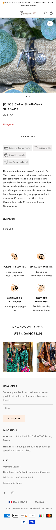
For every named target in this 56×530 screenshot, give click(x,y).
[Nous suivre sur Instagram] (12, 492)
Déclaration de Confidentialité (18, 477)
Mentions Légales (11, 466)
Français (39, 502)
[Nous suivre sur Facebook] (4, 492)
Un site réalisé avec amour (39, 508)
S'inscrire (14, 418)
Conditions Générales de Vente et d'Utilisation (26, 472)
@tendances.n (28, 333)
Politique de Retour (12, 483)
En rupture (28, 136)
